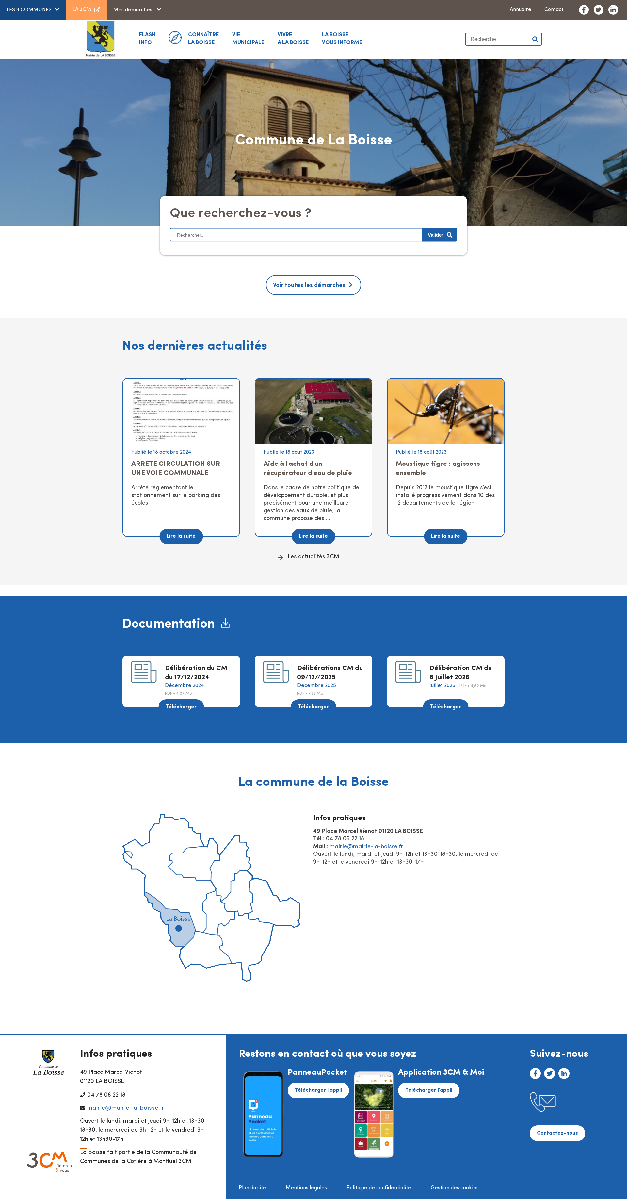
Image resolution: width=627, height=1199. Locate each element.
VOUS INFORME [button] (342, 38)
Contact (553, 9)
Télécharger (181, 707)
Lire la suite (181, 536)
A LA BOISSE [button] (293, 38)
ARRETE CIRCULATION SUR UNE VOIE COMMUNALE (175, 469)
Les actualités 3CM (313, 557)
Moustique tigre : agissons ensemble (438, 469)
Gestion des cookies (455, 1188)
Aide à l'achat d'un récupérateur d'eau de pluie (308, 469)
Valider (535, 39)
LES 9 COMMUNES (29, 10)
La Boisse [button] (203, 38)
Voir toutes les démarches (309, 286)
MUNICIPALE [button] (248, 38)
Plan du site (252, 1188)
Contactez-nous (557, 1133)
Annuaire (520, 9)
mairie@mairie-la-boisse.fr (366, 847)
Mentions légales (306, 1188)
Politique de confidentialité (378, 1188)
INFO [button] (147, 38)
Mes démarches (133, 10)
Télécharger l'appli (318, 1090)
